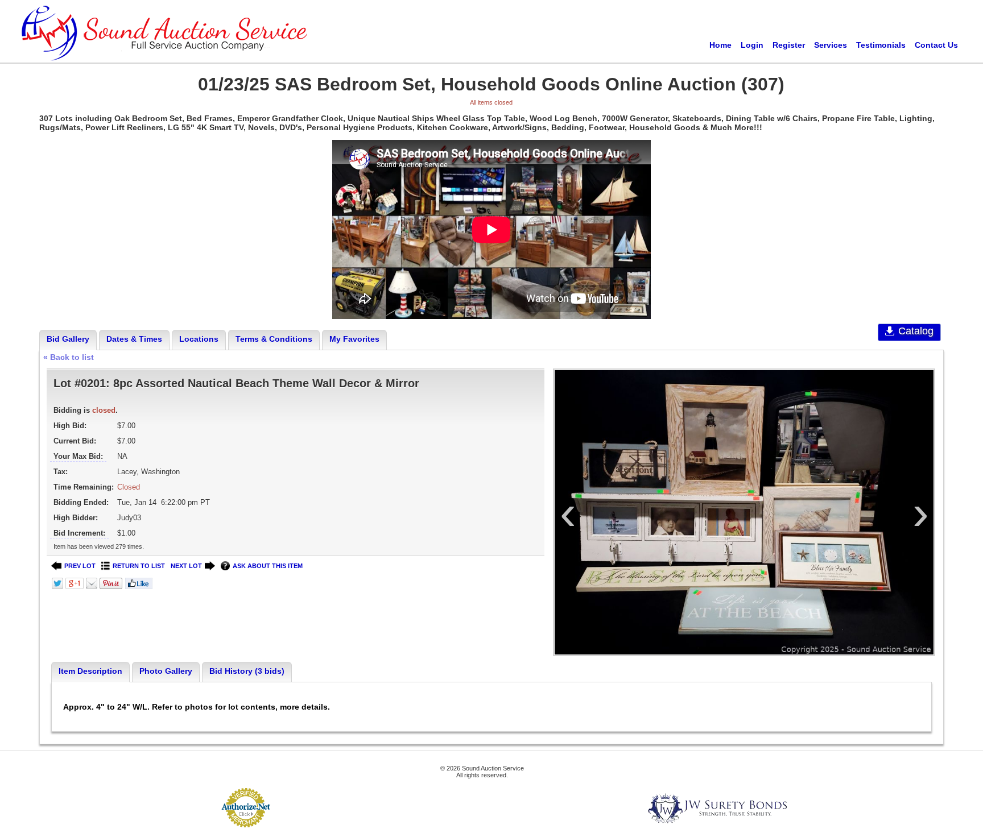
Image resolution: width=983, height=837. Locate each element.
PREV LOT (80, 565)
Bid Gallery (68, 338)
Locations (198, 338)
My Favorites (354, 338)
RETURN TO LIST (139, 565)
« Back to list (68, 357)
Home (720, 44)
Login (752, 44)
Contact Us (936, 44)
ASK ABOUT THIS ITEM (268, 565)
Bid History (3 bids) (246, 671)
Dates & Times (134, 338)
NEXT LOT (186, 565)
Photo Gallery (165, 671)
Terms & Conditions (274, 338)
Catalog (916, 331)
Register (789, 44)
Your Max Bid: (78, 456)
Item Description (90, 671)
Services (830, 44)
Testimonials (881, 44)
